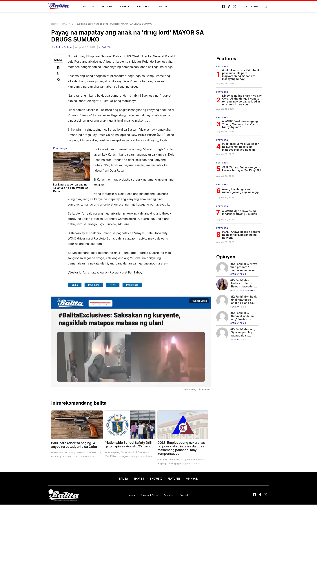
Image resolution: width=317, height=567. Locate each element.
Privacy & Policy (149, 495)
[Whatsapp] (58, 80)
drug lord (93, 285)
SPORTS (124, 6)
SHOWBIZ (106, 6)
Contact (184, 495)
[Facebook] (58, 68)
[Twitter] (58, 74)
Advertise (169, 495)
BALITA (87, 6)
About (132, 495)
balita (75, 285)
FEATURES (143, 6)
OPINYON (162, 6)
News (113, 285)
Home (54, 23)
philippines (132, 285)
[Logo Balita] (58, 6)
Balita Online (64, 47)
